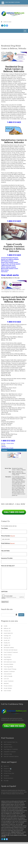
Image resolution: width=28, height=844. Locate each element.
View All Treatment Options (11, 756)
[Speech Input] (16, 615)
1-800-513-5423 (14, 122)
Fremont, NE (7, 631)
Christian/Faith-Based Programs (9, 257)
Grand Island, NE (8, 633)
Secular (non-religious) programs (10, 259)
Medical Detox (7, 744)
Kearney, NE (7, 638)
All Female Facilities (9, 647)
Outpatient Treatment (10, 751)
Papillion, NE (7, 645)
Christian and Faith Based (10, 650)
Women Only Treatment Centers (9, 262)
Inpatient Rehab (8, 747)
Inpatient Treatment (9, 671)
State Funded (7, 690)
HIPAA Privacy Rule (9, 773)
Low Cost (6, 678)
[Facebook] (2, 26)
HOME (5, 626)
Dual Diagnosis (8, 659)
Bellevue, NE (7, 628)
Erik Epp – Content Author (7, 443)
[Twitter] (5, 26)
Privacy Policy (7, 771)
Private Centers (8, 686)
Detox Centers (5, 270)
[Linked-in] (7, 839)
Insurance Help (8, 754)
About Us (6, 766)
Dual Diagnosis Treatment (11, 749)
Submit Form (5, 602)
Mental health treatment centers (9, 268)
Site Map (6, 780)
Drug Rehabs (7, 657)
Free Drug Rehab (8, 666)
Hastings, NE (7, 635)
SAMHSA (3, 446)
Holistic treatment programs (8, 267)
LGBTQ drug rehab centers (8, 265)
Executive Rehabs (8, 664)
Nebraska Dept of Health (7, 448)
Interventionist (8, 674)
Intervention (4, 271)
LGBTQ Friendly (8, 676)
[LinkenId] (7, 26)
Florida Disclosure (8, 778)
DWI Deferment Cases (10, 662)
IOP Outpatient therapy (7, 261)
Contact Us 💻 (7, 768)
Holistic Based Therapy (10, 669)
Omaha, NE (7, 642)
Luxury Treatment (8, 681)
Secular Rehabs (8, 688)
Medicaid (6, 683)
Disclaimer (6, 775)
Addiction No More (15, 832)
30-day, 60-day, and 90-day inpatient (10, 264)
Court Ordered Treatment (11, 652)
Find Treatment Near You (10, 742)
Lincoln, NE (6, 640)
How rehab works (10, 275)
